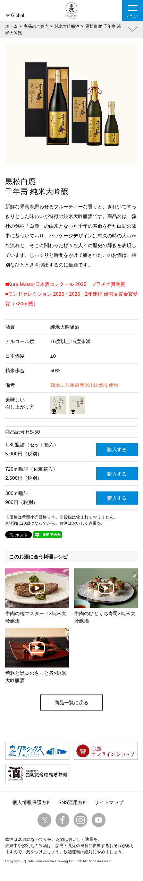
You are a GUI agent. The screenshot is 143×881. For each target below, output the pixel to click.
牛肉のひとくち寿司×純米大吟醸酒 (104, 617)
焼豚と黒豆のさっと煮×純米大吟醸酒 (35, 676)
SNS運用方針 (72, 802)
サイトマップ (109, 802)
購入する (117, 449)
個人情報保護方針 (31, 802)
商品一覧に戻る (71, 702)
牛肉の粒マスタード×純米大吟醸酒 (35, 617)
